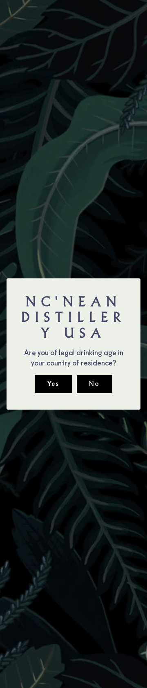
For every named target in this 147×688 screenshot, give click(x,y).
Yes (53, 384)
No (94, 384)
